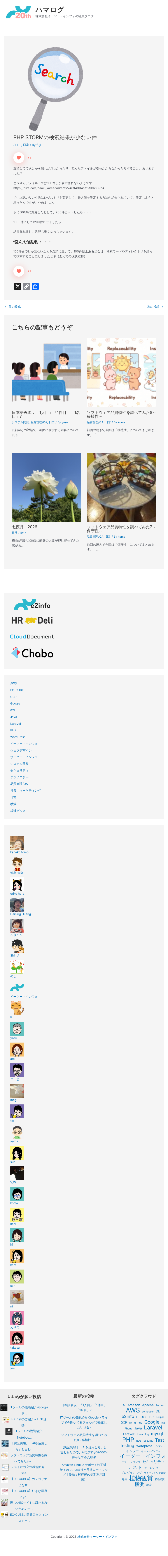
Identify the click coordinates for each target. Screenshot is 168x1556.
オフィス (135, 1462)
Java (13, 717)
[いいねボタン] (18, 157)
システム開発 (20, 422)
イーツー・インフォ (24, 743)
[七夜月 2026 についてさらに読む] (46, 487)
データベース (151, 1468)
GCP (13, 697)
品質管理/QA (39, 422)
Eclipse (160, 1417)
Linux (140, 1434)
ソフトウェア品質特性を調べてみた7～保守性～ (121, 528)
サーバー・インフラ (24, 757)
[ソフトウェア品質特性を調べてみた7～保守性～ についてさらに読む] (121, 487)
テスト (135, 1467)
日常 (26, 145)
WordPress (17, 737)
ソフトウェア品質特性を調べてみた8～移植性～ (121, 414)
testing (127, 1445)
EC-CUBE (17, 690)
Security (148, 1440)
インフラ (132, 1451)
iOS (12, 710)
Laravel (15, 723)
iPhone (128, 1428)
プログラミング (131, 1473)
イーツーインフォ (150, 1451)
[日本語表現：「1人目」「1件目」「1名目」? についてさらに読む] (46, 372)
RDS (139, 1440)
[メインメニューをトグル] (159, 12)
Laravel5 (129, 1434)
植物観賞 (141, 1478)
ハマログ (49, 9)
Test (159, 1440)
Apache (148, 1405)
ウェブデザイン (21, 750)
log (147, 1434)
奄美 (124, 1479)
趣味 (149, 1485)
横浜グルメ (18, 811)
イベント (160, 1446)
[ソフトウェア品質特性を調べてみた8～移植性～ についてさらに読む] (121, 372)
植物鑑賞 (159, 1479)
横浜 (13, 804)
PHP (18, 145)
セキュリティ (19, 770)
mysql (157, 1433)
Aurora (159, 1405)
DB (158, 1411)
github (138, 1422)
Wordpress (144, 1446)
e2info (128, 1416)
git (130, 1422)
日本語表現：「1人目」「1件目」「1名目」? (46, 414)
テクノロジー (19, 777)
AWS (13, 683)
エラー (125, 1462)
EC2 (151, 1417)
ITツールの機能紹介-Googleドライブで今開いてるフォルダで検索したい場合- (84, 1422)
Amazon (134, 1405)
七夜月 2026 (24, 526)
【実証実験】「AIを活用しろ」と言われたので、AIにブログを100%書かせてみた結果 (84, 1452)
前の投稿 (13, 306)
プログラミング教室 (155, 1473)
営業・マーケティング (25, 790)
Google (15, 703)
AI (124, 1405)
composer (148, 1411)
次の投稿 (155, 306)
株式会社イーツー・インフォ (97, 1536)
